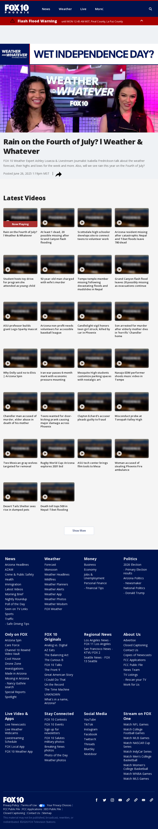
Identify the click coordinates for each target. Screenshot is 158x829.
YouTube (90, 719)
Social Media (95, 713)
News (10, 558)
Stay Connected (59, 713)
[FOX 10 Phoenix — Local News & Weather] (18, 9)
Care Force (12, 645)
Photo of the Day (56, 755)
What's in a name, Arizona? (56, 701)
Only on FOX (16, 634)
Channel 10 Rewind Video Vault (17, 652)
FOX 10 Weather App (19, 751)
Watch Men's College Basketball (137, 758)
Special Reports (15, 692)
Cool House (13, 659)
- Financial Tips (94, 588)
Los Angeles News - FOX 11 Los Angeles (97, 642)
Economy (90, 569)
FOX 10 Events (54, 724)
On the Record (54, 684)
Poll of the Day (15, 604)
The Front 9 (52, 670)
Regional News (98, 634)
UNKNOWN (52, 694)
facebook (96, 800)
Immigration (13, 584)
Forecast (50, 564)
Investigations (14, 668)
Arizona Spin (13, 640)
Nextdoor (90, 754)
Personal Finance (95, 583)
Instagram (91, 729)
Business (90, 564)
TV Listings (130, 675)
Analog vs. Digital (55, 645)
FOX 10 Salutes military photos (54, 740)
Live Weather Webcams (13, 731)
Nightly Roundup (16, 599)
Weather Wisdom (55, 604)
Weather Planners (56, 584)
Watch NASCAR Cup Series (136, 744)
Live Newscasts (15, 724)
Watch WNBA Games (137, 774)
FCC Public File (133, 665)
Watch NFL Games (136, 724)
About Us (132, 634)
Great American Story (58, 675)
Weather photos (55, 760)
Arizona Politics (133, 578)
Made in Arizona (16, 673)
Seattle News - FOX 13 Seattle (97, 659)
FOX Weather (53, 609)
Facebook (90, 734)
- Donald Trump (134, 593)
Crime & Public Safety (19, 574)
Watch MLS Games (136, 779)
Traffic (9, 619)
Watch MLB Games (136, 738)
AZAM (9, 569)
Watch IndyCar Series (137, 751)
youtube (120, 800)
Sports (9, 614)
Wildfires (50, 579)
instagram (112, 800)
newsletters (151, 800)
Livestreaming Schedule (14, 740)
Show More (79, 530)
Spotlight (11, 697)
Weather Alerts (54, 589)
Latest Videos (14, 589)
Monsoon (50, 569)
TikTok (88, 724)
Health (9, 579)
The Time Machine (56, 689)
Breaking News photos (54, 748)
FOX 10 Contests (55, 719)
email (143, 800)
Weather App (53, 594)
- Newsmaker (132, 583)
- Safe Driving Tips (17, 624)
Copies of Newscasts (137, 655)
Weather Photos (55, 599)
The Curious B (53, 660)
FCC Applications (134, 660)
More (99, 9)
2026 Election (132, 564)
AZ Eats (49, 650)
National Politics (134, 588)
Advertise (129, 640)
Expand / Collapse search (150, 9)
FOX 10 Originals (52, 637)
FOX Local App (14, 746)
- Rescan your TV (134, 680)
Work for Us (131, 684)
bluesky (135, 800)
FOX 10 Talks (53, 665)
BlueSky (89, 749)
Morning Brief (14, 594)
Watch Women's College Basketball (135, 767)
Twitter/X (90, 739)
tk (128, 800)
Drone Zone (13, 664)
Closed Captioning (135, 645)
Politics (130, 558)
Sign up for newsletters (52, 731)
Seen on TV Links (16, 609)
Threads (89, 744)
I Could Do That (55, 680)
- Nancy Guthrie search (15, 685)
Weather (52, 558)
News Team (131, 670)
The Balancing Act (56, 655)
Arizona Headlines (17, 564)
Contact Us (130, 650)
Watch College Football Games (134, 731)
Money (90, 558)
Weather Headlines (57, 574)
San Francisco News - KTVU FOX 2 (98, 650)
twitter (104, 800)
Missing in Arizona (17, 678)
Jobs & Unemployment (94, 576)
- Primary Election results (135, 571)
